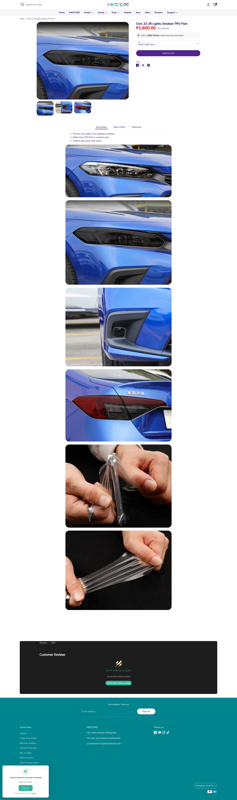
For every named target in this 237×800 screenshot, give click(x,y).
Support (171, 12)
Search (23, 733)
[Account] (208, 4)
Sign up (146, 711)
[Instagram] (163, 732)
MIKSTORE (74, 12)
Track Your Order (28, 738)
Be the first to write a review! (118, 683)
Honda (101, 12)
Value (147, 12)
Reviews (159, 12)
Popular (128, 12)
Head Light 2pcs (146, 44)
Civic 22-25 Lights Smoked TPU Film (41, 19)
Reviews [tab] (43, 642)
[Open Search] (22, 4)
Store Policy (119, 127)
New (138, 12)
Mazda (87, 12)
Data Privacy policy (29, 762)
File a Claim (25, 752)
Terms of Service (28, 747)
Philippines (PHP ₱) (204, 785)
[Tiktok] (168, 732)
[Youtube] (159, 732)
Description (101, 127)
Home (62, 12)
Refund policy (26, 757)
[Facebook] (155, 732)
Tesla (114, 12)
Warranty (136, 127)
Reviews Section (28, 743)
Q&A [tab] (53, 642)
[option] (83, 61)
